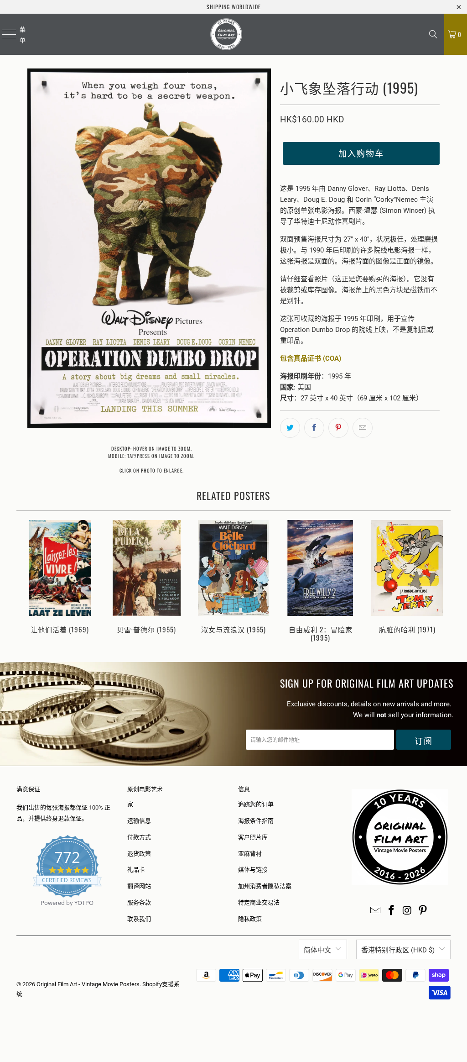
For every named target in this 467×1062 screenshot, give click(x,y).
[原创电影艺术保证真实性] (17, 913)
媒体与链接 (253, 869)
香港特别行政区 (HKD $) (398, 950)
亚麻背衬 (250, 853)
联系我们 (139, 918)
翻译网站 (139, 886)
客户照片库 (253, 837)
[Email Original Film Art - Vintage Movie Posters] (376, 911)
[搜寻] (433, 34)
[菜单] (3, 34)
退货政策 (139, 853)
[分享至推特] (290, 428)
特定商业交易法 (259, 902)
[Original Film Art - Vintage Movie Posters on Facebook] (392, 911)
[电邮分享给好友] (363, 428)
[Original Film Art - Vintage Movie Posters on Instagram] (407, 911)
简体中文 (317, 950)
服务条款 (139, 902)
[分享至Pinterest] (338, 428)
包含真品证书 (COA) (310, 358)
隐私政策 (250, 918)
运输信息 (139, 820)
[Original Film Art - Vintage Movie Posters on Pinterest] (423, 911)
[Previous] (27, 582)
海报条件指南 (256, 820)
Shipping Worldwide (234, 7)
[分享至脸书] (314, 428)
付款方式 (139, 837)
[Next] (440, 582)
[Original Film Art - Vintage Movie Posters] (226, 34)
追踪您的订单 (256, 804)
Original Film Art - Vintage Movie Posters (88, 984)
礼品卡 (136, 869)
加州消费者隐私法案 (264, 886)
